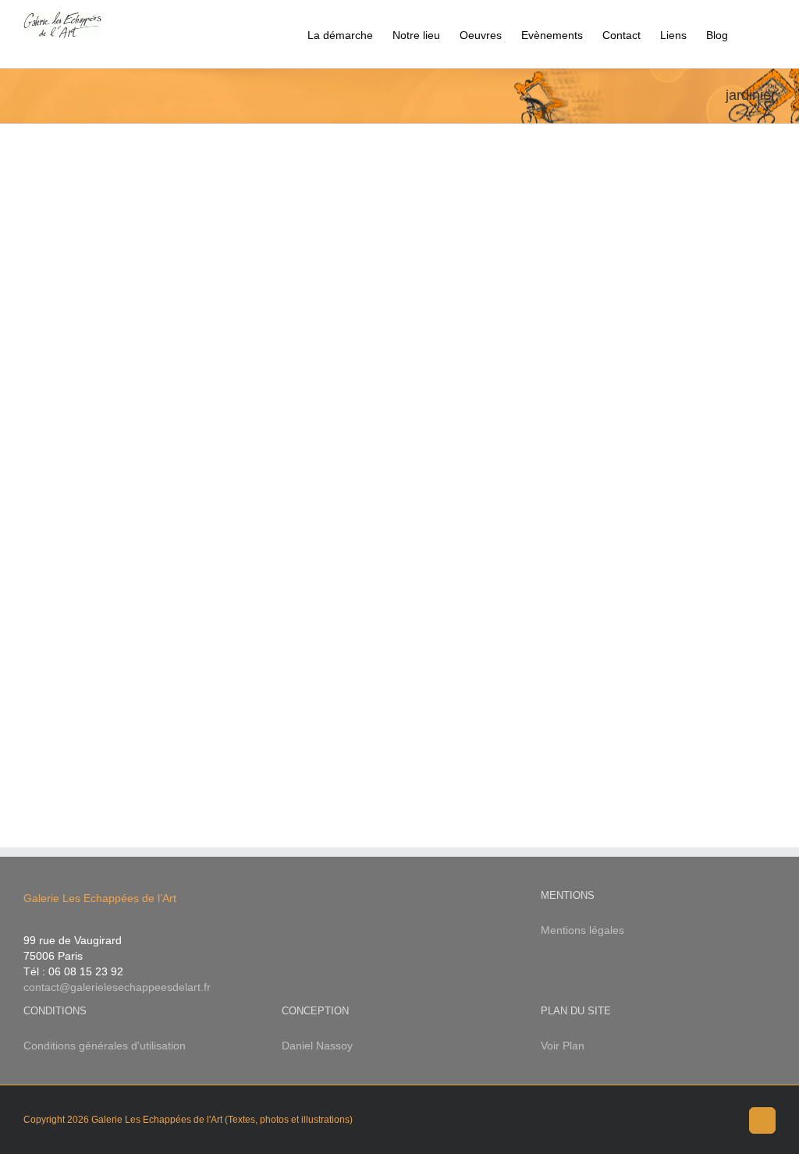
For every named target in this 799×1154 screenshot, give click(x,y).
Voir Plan (562, 1045)
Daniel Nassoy (317, 1045)
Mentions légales (582, 930)
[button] (752, 34)
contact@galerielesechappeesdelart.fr (117, 987)
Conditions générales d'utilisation (104, 1045)
